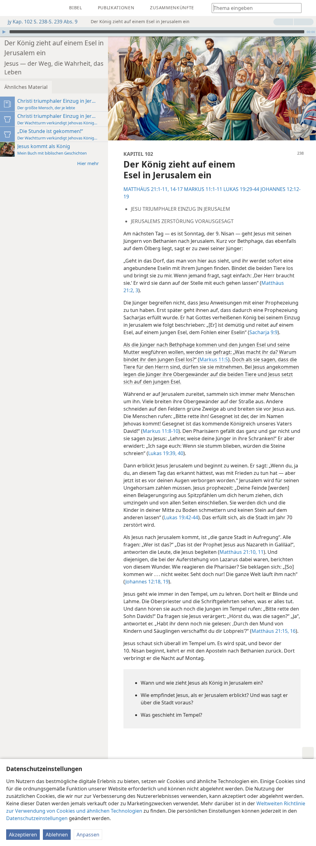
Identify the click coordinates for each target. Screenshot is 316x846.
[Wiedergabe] (4, 31)
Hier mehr (88, 163)
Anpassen (88, 834)
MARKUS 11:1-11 (203, 189)
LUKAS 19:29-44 (241, 189)
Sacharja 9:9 (263, 332)
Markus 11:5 (213, 359)
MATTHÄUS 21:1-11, (146, 189)
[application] (158, 31)
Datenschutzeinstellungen (37, 818)
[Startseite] (9, 8)
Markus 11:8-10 (160, 431)
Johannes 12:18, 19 (146, 581)
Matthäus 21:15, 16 (274, 631)
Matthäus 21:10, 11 (241, 552)
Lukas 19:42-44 (181, 517)
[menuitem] (9, 8)
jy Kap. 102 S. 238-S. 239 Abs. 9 (42, 21)
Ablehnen (57, 834)
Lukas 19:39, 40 (165, 453)
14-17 (176, 189)
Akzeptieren (23, 834)
